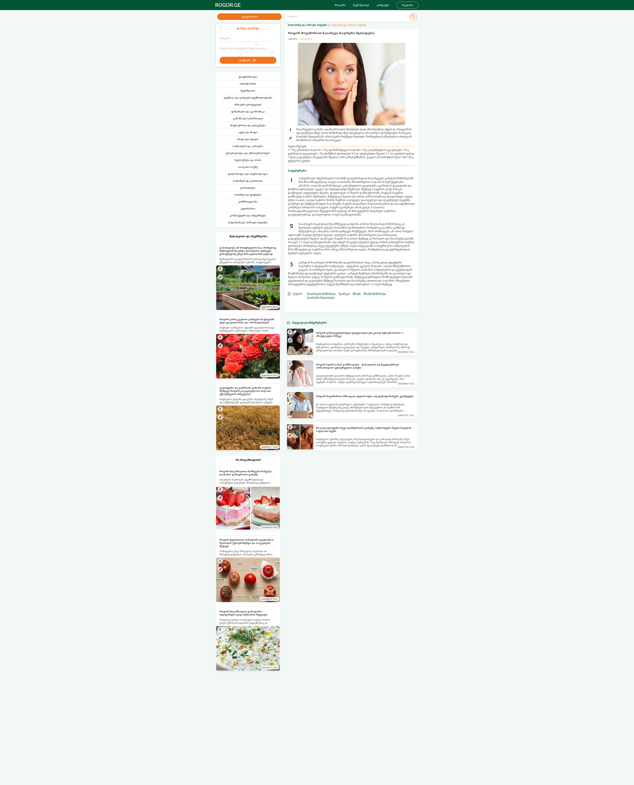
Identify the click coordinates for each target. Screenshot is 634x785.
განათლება (248, 187)
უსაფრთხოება (247, 76)
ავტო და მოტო (248, 132)
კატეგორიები (249, 16)
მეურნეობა (248, 90)
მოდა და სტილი (248, 139)
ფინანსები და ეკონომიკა (248, 111)
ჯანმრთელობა (248, 201)
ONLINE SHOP (248, 83)
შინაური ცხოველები (248, 104)
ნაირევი (344, 293)
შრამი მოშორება (375, 293)
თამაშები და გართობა (248, 180)
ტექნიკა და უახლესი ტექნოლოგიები (248, 97)
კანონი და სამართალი (248, 118)
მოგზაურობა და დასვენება (248, 125)
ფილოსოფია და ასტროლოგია (248, 173)
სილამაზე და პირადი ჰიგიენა (248, 222)
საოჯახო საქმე (248, 167)
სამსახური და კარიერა (248, 146)
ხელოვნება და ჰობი (248, 160)
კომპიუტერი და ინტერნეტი (248, 215)
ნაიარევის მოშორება (321, 293)
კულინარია (248, 208)
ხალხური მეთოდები (321, 297)
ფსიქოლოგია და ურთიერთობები (248, 153)
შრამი (357, 293)
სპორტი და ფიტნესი (247, 194)
